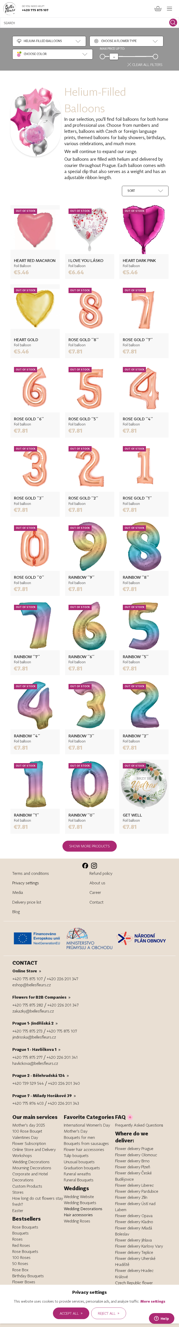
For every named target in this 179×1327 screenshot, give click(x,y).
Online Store (26, 970)
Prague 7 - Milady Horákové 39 (44, 1095)
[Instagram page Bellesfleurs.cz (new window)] (94, 866)
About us (97, 882)
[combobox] (39, 41)
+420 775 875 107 (35, 10)
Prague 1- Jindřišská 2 (35, 1023)
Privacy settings (25, 882)
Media (17, 892)
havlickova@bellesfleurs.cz (35, 1063)
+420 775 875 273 (27, 1031)
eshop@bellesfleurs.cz (31, 984)
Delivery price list (26, 902)
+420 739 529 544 (28, 1083)
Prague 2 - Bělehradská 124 (40, 1075)
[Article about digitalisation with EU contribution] (38, 938)
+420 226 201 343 (63, 1103)
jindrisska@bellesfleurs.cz (34, 1037)
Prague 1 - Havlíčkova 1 (36, 1049)
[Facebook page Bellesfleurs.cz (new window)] (85, 866)
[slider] (114, 56)
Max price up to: (112, 48)
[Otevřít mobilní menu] (169, 8)
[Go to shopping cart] (158, 8)
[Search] (173, 22)
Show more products (89, 846)
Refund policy (101, 873)
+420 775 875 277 (27, 1057)
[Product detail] (35, 229)
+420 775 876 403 (28, 1103)
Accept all (71, 1313)
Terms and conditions (30, 873)
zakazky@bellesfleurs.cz (33, 1011)
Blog (16, 911)
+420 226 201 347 (62, 978)
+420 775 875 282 (27, 1005)
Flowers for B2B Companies (41, 997)
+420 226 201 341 (62, 1057)
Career (95, 892)
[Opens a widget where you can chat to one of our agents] (161, 1319)
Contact (96, 902)
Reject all (108, 1313)
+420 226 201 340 (64, 1083)
